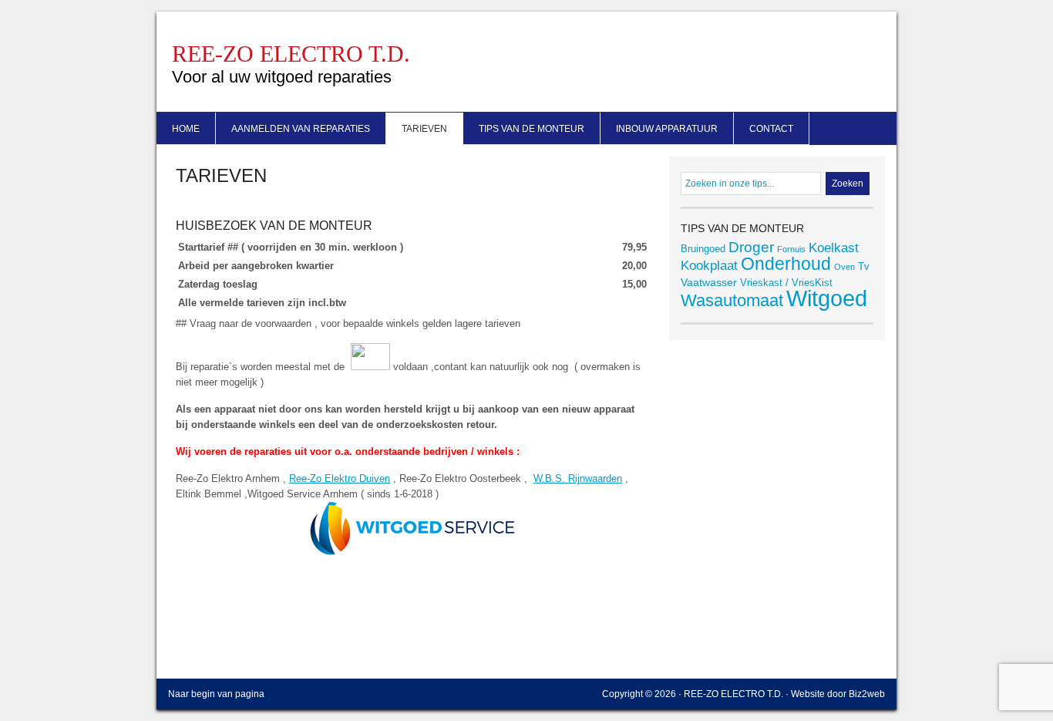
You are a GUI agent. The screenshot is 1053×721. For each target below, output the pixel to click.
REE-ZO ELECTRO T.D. (291, 53)
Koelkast (834, 248)
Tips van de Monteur (531, 128)
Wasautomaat (732, 300)
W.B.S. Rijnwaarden (577, 478)
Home (186, 128)
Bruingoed (703, 249)
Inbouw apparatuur (667, 128)
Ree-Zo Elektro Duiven (339, 478)
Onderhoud (786, 264)
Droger (751, 247)
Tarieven (424, 128)
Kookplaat (709, 265)
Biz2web (867, 694)
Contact (771, 128)
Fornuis (791, 249)
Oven (844, 266)
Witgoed (826, 298)
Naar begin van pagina (216, 694)
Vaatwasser (709, 282)
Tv (864, 266)
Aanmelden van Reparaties (300, 128)
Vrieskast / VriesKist (786, 283)
